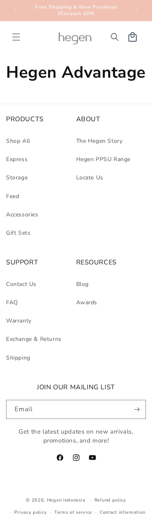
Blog (82, 284)
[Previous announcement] (15, 11)
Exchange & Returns (34, 339)
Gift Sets (18, 233)
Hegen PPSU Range (103, 159)
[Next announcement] (137, 11)
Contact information (122, 512)
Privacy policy (30, 512)
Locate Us (89, 177)
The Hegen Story (99, 141)
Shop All (18, 141)
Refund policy (110, 500)
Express (17, 159)
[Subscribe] (137, 409)
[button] (16, 37)
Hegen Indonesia (66, 500)
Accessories (22, 214)
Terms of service (73, 512)
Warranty (19, 321)
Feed (12, 196)
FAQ (12, 302)
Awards (87, 302)
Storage (17, 177)
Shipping (18, 358)
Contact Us (21, 284)
